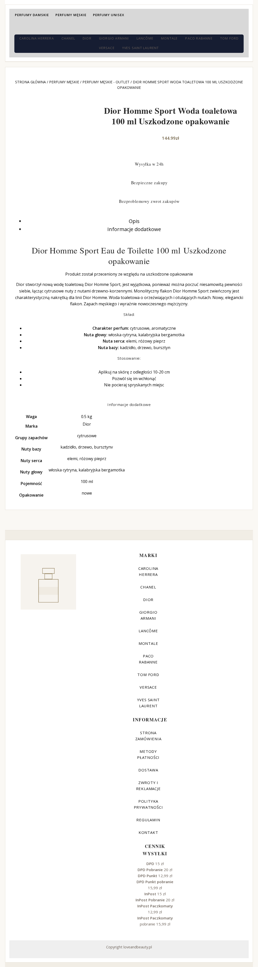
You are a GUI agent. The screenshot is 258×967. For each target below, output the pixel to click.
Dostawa (148, 769)
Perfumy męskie (70, 15)
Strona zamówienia (148, 735)
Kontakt (148, 832)
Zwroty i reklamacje (148, 785)
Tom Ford (229, 38)
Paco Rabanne (198, 38)
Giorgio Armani (114, 38)
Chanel (68, 38)
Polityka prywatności (148, 804)
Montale (169, 38)
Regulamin (148, 819)
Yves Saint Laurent (140, 48)
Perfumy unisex (108, 15)
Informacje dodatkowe (134, 229)
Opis (134, 221)
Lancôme (145, 38)
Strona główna (30, 82)
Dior (87, 38)
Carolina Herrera (36, 38)
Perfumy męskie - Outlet (106, 82)
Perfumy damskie (32, 15)
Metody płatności (148, 754)
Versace (106, 48)
